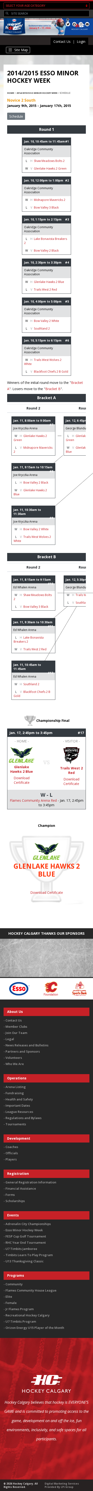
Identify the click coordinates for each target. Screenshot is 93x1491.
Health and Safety (19, 1099)
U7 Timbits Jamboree (21, 1249)
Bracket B (53, 389)
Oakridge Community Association (38, 151)
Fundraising (14, 1093)
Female (11, 1303)
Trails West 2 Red (45, 289)
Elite (8, 1296)
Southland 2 (42, 328)
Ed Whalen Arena (24, 587)
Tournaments (15, 1124)
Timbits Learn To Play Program (29, 1255)
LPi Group (67, 1487)
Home (10, 92)
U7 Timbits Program (20, 1321)
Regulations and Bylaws (23, 1118)
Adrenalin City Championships (28, 1224)
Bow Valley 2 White (46, 321)
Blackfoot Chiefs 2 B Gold (51, 372)
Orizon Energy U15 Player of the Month (34, 1327)
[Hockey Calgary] (13, 35)
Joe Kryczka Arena (25, 428)
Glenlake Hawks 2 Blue (49, 282)
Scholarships (15, 1201)
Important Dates (17, 1105)
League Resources (19, 1112)
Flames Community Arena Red (33, 800)
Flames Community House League (31, 1290)
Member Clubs (16, 1026)
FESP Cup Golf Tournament (25, 1236)
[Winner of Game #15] (21, 754)
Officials (11, 1153)
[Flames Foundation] (34, 988)
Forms (10, 1195)
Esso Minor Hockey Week (24, 1230)
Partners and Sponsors (22, 1051)
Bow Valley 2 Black (46, 250)
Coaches (11, 1147)
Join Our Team (16, 1033)
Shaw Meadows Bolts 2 (49, 161)
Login (81, 41)
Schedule (16, 116)
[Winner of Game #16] (71, 755)
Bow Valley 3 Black (46, 207)
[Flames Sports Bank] (62, 988)
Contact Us (62, 41)
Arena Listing (15, 1087)
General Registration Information (30, 1182)
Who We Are (14, 1064)
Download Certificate (22, 780)
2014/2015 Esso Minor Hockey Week (36, 92)
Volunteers (13, 1057)
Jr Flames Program (19, 1309)
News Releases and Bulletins (26, 1045)
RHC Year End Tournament (25, 1242)
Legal (9, 1039)
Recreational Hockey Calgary (27, 1315)
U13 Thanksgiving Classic (24, 1261)
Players (11, 1159)
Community (14, 1284)
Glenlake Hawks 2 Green (50, 168)
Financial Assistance (20, 1188)
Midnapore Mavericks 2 (49, 200)
